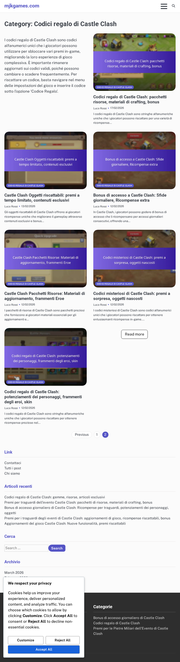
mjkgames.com (21, 6)
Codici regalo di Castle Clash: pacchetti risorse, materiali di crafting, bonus (130, 99)
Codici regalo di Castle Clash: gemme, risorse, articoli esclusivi (54, 497)
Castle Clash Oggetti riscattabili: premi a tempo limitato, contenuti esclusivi (41, 198)
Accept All (44, 649)
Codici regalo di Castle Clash (114, 87)
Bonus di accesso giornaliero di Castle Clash (128, 618)
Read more (134, 334)
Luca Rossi (100, 108)
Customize (25, 640)
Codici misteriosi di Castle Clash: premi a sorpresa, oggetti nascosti (131, 296)
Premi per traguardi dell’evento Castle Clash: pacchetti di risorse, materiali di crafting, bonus (78, 502)
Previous (82, 434)
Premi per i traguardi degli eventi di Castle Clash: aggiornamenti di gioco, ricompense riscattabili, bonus (87, 518)
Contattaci (12, 463)
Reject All (62, 640)
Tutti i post (12, 468)
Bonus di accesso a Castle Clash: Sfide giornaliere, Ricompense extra (129, 198)
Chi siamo (12, 473)
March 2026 (14, 572)
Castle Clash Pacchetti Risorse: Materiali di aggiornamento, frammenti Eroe (44, 296)
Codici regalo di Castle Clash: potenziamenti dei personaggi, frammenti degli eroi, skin (43, 396)
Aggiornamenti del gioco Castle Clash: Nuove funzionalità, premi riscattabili (65, 523)
